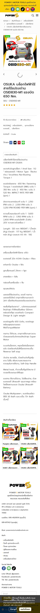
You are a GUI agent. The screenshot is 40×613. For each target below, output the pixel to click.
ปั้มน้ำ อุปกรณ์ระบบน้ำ (11, 543)
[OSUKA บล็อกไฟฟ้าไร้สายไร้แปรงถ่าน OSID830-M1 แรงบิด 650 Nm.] (20, 52)
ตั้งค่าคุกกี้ (13, 609)
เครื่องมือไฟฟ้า (18, 125)
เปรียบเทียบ (26, 120)
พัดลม (5, 555)
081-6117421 (6, 522)
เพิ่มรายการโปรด (10, 120)
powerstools (16, 577)
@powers (15, 574)
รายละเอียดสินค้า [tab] (11, 154)
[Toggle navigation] (37, 15)
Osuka (13, 134)
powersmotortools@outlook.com (17, 530)
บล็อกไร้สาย (16, 128)
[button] (32, 15)
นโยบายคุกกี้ (18, 605)
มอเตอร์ (6, 552)
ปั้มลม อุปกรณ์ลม (9, 546)
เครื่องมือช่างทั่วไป (9, 559)
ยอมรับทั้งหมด (25, 609)
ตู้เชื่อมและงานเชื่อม (10, 549)
